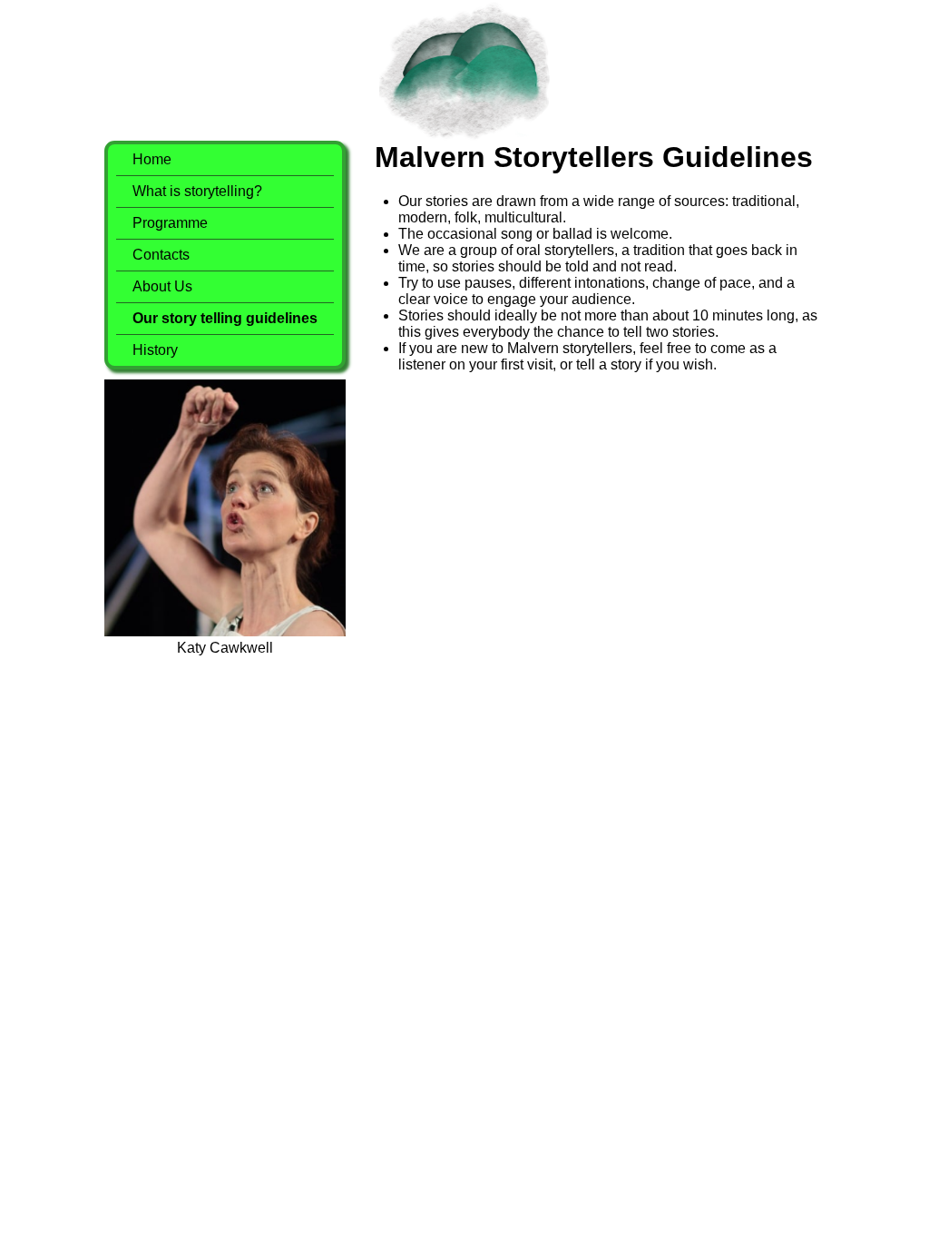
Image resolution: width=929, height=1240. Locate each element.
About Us (162, 286)
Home (151, 159)
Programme (170, 223)
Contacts (161, 254)
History (155, 350)
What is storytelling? (197, 191)
